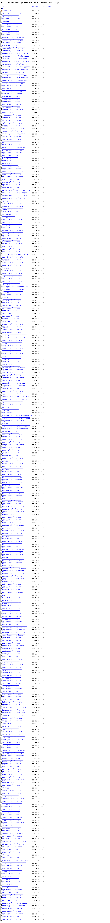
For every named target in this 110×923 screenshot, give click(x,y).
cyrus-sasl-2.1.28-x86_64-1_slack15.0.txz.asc (13, 831)
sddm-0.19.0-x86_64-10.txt (8, 217)
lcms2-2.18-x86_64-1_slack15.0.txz (10, 603)
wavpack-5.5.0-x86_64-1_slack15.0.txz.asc (12, 114)
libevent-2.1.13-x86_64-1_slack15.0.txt (12, 562)
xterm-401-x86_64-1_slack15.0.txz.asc (11, 32)
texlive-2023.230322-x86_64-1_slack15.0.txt (13, 150)
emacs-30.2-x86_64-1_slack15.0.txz (10, 795)
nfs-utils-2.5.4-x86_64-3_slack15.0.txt (12, 380)
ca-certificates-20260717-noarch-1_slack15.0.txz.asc (15, 860)
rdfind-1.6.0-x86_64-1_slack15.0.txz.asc (12, 248)
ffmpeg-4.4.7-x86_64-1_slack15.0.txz (11, 776)
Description (48, 6)
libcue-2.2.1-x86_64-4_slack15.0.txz (11, 565)
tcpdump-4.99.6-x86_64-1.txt (9, 160)
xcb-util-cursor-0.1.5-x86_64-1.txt (11, 88)
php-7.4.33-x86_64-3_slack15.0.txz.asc (11, 300)
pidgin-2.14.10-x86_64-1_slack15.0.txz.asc (12, 295)
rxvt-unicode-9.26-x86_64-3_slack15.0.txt (12, 232)
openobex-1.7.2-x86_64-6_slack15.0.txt (11, 351)
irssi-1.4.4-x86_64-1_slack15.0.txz (11, 642)
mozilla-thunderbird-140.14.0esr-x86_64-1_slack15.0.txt (16, 418)
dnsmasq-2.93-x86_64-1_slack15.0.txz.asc (12, 803)
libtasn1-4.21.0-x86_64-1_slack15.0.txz (12, 493)
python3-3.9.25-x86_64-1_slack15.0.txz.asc (12, 257)
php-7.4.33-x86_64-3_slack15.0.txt (10, 303)
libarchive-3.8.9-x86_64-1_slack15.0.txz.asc (13, 578)
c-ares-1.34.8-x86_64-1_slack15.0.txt (11, 868)
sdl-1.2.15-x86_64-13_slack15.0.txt (11, 212)
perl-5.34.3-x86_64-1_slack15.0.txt (11, 308)
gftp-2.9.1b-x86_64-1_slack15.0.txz (11, 742)
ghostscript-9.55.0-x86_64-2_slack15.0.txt (12, 739)
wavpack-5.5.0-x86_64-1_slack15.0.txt (11, 117)
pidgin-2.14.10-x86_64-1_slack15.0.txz (11, 297)
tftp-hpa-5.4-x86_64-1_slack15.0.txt (11, 145)
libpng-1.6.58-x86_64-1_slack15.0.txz (11, 517)
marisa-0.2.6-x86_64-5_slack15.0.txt (11, 442)
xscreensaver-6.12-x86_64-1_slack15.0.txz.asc (13, 37)
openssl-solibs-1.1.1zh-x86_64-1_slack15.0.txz (13, 335)
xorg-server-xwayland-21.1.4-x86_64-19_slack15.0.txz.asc (16, 51)
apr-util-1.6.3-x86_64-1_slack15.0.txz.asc (12, 894)
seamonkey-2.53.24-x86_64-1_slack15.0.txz (12, 206)
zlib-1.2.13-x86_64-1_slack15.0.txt (11, 26)
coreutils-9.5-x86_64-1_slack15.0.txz (11, 857)
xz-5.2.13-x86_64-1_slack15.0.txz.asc (11, 27)
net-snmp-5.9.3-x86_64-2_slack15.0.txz (11, 402)
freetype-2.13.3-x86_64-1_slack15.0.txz (12, 756)
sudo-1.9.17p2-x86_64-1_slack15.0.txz (11, 177)
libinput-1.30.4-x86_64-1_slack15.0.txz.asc (13, 539)
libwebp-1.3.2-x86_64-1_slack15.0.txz (11, 469)
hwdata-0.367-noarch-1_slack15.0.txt (11, 662)
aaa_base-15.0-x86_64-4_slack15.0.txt (11, 911)
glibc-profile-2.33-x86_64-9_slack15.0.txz (12, 713)
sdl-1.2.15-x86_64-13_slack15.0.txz (11, 211)
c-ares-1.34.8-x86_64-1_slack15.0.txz (11, 866)
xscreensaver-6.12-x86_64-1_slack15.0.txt (12, 40)
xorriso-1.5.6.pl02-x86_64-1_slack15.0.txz (12, 48)
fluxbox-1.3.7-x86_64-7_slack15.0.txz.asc (12, 764)
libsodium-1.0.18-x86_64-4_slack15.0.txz (12, 508)
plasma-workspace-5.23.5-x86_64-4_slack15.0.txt (14, 289)
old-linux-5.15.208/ (7, 10)
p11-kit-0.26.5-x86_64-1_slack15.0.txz (11, 326)
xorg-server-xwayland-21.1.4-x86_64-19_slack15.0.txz (15, 53)
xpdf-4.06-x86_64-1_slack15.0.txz (10, 43)
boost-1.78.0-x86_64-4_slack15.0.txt (11, 873)
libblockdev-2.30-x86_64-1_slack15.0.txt (12, 576)
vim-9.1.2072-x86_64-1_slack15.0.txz (11, 125)
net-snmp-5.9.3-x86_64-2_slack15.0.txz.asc (12, 401)
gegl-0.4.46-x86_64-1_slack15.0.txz (11, 747)
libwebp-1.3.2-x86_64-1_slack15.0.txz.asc (12, 468)
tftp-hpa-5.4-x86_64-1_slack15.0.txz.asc (12, 142)
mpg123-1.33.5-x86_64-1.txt (9, 413)
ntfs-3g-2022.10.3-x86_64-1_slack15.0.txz (12, 369)
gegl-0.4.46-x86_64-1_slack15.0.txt (11, 748)
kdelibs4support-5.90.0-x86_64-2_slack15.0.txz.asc (14, 630)
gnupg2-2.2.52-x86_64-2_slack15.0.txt (11, 701)
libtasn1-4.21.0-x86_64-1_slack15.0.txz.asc (13, 492)
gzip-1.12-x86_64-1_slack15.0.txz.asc (11, 683)
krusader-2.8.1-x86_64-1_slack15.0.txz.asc (12, 611)
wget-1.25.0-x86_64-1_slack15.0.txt (11, 107)
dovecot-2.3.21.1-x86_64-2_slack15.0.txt (12, 801)
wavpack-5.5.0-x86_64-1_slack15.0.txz (11, 115)
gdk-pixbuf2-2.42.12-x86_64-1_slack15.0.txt (13, 753)
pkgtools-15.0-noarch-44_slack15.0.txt (11, 294)
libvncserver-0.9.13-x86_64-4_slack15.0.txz (13, 479)
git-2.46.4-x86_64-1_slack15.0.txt (10, 729)
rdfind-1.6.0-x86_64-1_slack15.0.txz (11, 249)
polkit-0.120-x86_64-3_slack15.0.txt (11, 284)
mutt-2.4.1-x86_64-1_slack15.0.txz (10, 407)
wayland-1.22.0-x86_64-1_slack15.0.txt (11, 112)
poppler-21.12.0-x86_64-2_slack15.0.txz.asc (13, 271)
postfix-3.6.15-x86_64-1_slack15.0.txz (11, 268)
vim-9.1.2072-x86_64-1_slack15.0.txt (11, 126)
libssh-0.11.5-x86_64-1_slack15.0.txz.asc (12, 501)
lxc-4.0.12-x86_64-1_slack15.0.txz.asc (11, 449)
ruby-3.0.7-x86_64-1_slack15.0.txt (10, 236)
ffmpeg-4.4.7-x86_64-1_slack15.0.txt (11, 777)
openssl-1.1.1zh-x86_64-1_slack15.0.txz (12, 340)
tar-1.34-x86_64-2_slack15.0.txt (10, 165)
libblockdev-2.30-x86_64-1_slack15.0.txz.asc (13, 573)
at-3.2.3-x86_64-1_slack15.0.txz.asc (11, 884)
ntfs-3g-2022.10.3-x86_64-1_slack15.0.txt (12, 370)
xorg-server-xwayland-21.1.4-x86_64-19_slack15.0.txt (15, 55)
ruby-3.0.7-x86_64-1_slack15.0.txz (10, 235)
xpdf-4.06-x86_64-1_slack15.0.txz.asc (11, 42)
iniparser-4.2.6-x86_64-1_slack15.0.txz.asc (13, 645)
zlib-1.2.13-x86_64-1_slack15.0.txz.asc (12, 23)
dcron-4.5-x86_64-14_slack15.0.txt (10, 830)
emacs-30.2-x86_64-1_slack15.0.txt (10, 796)
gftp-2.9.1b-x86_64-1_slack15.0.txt (11, 744)
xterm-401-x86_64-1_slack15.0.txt (10, 35)
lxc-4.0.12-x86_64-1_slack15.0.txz (10, 450)
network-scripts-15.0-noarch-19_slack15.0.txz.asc (14, 382)
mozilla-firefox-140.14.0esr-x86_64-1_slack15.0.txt (15, 428)
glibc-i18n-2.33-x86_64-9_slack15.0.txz (12, 718)
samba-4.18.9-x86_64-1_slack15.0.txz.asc (12, 224)
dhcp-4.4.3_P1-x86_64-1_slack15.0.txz (11, 814)
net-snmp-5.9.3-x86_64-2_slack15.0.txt (11, 404)
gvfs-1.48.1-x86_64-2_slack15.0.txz (11, 689)
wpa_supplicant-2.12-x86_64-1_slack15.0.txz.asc (14, 90)
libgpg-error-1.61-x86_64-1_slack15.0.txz (12, 551)
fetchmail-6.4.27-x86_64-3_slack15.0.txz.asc (13, 779)
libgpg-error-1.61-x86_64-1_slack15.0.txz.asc (13, 549)
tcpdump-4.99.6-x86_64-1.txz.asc (10, 157)
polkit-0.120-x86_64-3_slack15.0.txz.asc (12, 281)
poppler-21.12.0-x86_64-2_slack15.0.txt (12, 275)
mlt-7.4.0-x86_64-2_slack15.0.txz (10, 431)
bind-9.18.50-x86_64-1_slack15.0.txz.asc (12, 879)
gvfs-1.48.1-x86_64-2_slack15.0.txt (11, 691)
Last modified (35, 6)
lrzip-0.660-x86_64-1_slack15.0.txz (11, 455)
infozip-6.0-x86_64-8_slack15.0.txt (11, 653)
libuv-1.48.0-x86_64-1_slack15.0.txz (11, 484)
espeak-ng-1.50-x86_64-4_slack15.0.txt (11, 791)
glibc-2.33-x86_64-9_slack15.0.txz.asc (11, 721)
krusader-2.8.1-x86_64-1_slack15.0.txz (11, 613)
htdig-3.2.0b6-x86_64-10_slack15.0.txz (11, 675)
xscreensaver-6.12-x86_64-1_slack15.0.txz (12, 39)
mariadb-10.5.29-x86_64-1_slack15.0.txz (12, 445)
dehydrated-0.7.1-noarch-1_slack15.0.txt (12, 825)
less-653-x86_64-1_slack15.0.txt (10, 600)
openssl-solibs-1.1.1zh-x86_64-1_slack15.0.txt (13, 337)
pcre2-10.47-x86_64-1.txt (8, 313)
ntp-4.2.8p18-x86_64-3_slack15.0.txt (11, 366)
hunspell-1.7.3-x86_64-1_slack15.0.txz (11, 665)
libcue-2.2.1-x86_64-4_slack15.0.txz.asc (12, 563)
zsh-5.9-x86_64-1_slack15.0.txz (10, 19)
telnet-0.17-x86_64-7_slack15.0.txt (11, 155)
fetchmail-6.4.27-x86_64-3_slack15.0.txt (12, 782)
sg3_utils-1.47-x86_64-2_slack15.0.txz (11, 201)
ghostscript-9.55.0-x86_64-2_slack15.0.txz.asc (13, 736)
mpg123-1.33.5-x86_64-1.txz (9, 412)
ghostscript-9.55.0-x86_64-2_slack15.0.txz (12, 737)
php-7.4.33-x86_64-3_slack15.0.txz (10, 302)
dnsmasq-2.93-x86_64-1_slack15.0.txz (11, 804)
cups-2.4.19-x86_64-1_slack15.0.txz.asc (12, 846)
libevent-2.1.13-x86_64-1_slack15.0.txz (12, 560)
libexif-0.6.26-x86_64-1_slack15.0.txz (11, 555)
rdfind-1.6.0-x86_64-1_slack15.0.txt (11, 251)
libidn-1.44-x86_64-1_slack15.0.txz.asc (12, 544)
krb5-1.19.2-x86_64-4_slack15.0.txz (11, 622)
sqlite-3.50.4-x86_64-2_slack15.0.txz (11, 187)
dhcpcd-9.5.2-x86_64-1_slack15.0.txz (11, 809)
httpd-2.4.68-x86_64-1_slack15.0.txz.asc (12, 669)
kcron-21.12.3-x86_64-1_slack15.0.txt (11, 638)
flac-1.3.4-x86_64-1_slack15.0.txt (10, 772)
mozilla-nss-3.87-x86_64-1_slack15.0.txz (12, 421)
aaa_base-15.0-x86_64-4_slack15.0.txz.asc (12, 908)
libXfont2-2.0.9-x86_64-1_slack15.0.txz (12, 589)
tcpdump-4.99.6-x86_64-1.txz (9, 158)
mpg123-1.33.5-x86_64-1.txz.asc (10, 410)
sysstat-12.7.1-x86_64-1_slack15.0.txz (11, 173)
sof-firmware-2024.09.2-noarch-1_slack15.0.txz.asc (14, 195)
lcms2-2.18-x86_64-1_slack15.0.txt (10, 605)
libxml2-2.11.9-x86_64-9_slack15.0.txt (11, 466)
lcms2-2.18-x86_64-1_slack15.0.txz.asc (11, 602)
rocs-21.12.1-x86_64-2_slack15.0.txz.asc (12, 243)
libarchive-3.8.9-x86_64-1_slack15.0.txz (12, 579)
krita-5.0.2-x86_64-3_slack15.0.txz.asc (12, 616)
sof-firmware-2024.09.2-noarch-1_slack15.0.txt (13, 198)
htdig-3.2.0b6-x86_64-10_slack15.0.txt (11, 677)
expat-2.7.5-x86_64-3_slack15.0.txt (11, 787)
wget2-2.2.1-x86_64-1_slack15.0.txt (11, 102)
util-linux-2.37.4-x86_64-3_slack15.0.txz (12, 134)
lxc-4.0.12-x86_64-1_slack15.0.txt (10, 452)
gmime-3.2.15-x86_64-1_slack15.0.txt (11, 705)
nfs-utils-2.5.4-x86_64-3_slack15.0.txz (12, 378)
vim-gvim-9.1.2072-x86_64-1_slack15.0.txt (12, 122)
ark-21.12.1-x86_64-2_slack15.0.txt (11, 892)
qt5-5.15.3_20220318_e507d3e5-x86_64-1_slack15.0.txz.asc (16, 252)
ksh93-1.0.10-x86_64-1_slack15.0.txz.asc (12, 606)
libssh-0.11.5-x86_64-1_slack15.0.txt (11, 504)
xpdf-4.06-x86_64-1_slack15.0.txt (10, 45)
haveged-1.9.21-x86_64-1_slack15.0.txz (11, 680)
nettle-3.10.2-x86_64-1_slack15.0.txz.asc (12, 386)
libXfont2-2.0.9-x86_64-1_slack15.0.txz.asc (13, 587)
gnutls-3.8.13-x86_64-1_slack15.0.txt (11, 696)
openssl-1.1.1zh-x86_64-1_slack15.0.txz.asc (13, 338)
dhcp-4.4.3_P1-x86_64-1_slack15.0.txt (11, 815)
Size (43, 6)
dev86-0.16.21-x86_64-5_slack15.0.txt (11, 820)
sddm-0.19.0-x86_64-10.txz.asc (9, 214)
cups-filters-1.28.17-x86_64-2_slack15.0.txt (13, 844)
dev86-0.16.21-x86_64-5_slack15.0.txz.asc (12, 817)
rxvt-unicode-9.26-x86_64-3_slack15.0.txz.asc (13, 228)
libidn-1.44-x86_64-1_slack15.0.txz (11, 546)
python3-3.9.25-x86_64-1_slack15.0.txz (11, 259)
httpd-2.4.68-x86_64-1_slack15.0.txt (11, 672)
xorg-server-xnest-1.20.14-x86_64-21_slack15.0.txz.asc (15, 61)
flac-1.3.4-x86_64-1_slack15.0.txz (10, 771)
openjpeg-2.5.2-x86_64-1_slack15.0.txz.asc (12, 353)
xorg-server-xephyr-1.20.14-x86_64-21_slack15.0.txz (15, 67)
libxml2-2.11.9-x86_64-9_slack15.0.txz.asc (12, 463)
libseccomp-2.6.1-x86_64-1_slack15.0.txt (12, 514)
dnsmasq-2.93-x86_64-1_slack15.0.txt (11, 806)
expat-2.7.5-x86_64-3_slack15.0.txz (11, 785)
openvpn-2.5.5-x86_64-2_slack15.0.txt (11, 332)
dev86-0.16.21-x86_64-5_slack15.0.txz (11, 819)
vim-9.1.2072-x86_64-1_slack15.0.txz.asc (12, 123)
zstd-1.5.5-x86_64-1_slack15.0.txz (10, 15)
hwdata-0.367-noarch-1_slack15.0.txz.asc (12, 659)
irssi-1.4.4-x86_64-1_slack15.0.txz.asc (12, 640)
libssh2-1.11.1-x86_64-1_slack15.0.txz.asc (12, 496)
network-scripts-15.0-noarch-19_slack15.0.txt (13, 385)
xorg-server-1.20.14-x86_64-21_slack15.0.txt (13, 74)
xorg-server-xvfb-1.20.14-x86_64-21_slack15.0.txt (14, 59)
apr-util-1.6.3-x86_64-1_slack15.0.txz (11, 895)
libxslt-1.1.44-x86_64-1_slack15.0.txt (11, 461)
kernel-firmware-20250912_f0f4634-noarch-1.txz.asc (14, 626)
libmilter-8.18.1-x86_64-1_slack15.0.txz (12, 531)
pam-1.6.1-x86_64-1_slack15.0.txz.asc (11, 319)
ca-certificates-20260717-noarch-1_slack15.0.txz (14, 862)
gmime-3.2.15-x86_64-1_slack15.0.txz (11, 704)
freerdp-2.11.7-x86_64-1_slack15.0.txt (11, 763)
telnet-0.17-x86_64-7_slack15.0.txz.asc (12, 152)
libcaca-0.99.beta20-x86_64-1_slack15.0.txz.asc (14, 568)
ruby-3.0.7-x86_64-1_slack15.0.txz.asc (11, 233)
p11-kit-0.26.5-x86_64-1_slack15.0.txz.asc (12, 324)
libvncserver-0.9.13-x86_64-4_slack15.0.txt (13, 480)
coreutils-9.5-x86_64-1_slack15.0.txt (11, 858)
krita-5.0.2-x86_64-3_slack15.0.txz (11, 618)
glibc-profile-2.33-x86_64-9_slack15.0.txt (12, 715)
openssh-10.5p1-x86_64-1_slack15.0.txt (11, 346)
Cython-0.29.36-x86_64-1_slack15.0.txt (11, 921)
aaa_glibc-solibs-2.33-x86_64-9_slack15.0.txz (13, 905)
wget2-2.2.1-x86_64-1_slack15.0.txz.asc (12, 99)
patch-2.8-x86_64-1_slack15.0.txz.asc (11, 315)
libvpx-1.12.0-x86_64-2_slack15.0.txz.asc (12, 472)
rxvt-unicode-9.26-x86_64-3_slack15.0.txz (12, 230)
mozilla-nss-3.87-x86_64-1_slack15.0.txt (12, 423)
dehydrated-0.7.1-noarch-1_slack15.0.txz (12, 823)
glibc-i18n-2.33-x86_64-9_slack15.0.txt (12, 720)
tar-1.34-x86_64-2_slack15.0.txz (10, 163)
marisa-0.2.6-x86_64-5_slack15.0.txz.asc (12, 439)
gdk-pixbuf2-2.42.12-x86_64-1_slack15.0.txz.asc (14, 750)
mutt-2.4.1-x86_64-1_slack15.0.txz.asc (11, 405)
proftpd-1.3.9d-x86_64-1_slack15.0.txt (11, 265)
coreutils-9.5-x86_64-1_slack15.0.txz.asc (12, 855)
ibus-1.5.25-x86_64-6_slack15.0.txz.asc (12, 654)
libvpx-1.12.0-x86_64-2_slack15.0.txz (11, 474)
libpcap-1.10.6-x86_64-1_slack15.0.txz (11, 522)
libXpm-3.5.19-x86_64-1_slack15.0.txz (11, 584)
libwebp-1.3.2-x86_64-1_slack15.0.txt (11, 471)
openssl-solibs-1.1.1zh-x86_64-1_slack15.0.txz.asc (14, 334)
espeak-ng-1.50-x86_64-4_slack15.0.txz (11, 790)
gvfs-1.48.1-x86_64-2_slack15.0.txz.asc (12, 688)
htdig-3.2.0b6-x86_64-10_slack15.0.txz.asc (12, 673)
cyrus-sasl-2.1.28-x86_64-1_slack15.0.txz (12, 833)
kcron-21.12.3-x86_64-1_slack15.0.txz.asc (12, 635)
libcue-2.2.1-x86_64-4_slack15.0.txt (11, 567)
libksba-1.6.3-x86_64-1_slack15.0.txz (11, 536)
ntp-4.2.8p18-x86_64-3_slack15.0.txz (11, 364)
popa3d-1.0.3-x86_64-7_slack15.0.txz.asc (12, 276)
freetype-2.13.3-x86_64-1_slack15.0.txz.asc (13, 755)
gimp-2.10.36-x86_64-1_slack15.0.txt (11, 734)
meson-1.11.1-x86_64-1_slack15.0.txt (11, 437)
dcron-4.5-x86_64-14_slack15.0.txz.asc (11, 827)
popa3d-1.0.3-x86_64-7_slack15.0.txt (11, 279)
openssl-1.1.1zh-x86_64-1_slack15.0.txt (12, 342)
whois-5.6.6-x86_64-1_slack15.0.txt (11, 98)
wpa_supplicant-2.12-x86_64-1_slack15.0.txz (13, 91)
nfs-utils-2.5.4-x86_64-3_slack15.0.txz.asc (13, 377)
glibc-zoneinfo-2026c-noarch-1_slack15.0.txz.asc (14, 707)
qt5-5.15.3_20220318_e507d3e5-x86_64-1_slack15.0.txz (15, 254)
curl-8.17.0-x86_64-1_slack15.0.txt (11, 839)
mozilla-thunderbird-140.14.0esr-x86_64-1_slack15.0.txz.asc (17, 415)
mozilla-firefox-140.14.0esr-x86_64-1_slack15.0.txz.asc (16, 425)
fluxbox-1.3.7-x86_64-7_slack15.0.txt (11, 768)
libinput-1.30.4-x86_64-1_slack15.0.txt (12, 543)
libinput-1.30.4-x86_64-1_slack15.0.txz (12, 541)
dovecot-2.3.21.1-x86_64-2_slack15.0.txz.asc (13, 798)
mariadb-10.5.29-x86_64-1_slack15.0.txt (12, 447)
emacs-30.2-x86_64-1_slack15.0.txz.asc (11, 793)
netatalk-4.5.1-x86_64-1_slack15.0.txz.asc (12, 391)
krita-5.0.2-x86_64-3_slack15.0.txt (11, 619)
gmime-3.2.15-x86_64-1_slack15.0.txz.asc (12, 702)
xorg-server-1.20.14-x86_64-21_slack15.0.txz (13, 72)
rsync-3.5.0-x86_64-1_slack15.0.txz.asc (12, 238)
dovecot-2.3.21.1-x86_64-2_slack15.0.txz (12, 799)
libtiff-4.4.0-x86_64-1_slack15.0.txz (11, 488)
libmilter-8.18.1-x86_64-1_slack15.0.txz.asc (13, 530)
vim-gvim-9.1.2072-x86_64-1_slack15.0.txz (12, 120)
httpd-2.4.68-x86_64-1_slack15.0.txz (11, 670)
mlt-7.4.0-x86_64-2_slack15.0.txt (10, 433)
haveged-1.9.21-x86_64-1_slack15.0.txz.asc (12, 678)
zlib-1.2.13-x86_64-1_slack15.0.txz (11, 24)
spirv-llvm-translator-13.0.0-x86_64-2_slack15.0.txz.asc (16, 190)
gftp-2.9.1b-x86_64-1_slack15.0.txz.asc (12, 740)
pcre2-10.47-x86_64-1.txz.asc (9, 310)
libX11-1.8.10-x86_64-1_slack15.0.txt (11, 595)
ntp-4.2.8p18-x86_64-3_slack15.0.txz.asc (12, 362)
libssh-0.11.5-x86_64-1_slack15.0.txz (11, 503)
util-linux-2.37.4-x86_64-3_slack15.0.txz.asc (13, 133)
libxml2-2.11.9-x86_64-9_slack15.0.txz (11, 464)
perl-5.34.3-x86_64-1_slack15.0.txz (11, 307)
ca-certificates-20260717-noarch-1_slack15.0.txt (14, 863)
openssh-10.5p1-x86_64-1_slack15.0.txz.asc (12, 343)
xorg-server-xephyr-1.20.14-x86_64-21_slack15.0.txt (15, 69)
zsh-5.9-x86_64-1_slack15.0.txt (10, 21)
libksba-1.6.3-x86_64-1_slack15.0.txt (11, 538)
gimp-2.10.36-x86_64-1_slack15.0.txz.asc (12, 731)
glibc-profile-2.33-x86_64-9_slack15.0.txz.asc (13, 712)
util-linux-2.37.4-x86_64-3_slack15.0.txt (12, 136)
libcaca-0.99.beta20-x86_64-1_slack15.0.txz (13, 570)
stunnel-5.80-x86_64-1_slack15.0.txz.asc (12, 181)
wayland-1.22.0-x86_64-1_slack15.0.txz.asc (12, 109)
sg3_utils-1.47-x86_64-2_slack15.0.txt (11, 203)
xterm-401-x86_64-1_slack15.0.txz (10, 34)
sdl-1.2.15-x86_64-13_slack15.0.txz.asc (12, 209)
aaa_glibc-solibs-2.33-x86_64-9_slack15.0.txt (13, 906)
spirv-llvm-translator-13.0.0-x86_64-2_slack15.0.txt (15, 193)
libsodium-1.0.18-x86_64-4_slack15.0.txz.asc (13, 506)
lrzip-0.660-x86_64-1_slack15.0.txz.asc (12, 453)
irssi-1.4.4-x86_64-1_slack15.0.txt (11, 643)
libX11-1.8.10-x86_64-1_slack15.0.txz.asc (12, 592)
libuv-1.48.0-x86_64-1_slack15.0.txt (11, 485)
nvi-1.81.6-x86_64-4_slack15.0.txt (10, 361)
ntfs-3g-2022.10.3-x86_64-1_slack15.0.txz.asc (13, 367)
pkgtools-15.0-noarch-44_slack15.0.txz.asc (12, 291)
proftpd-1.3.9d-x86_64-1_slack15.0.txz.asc (12, 262)
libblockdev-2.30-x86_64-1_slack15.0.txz (12, 575)
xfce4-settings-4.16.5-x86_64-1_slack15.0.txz (13, 82)
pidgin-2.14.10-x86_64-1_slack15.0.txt (11, 299)
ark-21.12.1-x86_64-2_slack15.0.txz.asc (12, 889)
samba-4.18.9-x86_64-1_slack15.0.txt (11, 227)
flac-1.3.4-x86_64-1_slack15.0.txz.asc (11, 769)
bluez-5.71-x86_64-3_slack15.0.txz (10, 876)
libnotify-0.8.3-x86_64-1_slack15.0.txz (12, 527)
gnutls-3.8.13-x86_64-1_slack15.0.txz (11, 694)
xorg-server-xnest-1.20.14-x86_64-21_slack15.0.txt (14, 64)
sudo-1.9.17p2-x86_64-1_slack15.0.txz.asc (12, 176)
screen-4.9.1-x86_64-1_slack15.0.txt (11, 222)
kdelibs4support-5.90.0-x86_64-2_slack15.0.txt (13, 634)
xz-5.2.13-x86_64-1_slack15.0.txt (10, 31)
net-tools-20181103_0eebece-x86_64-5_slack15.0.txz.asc (15, 396)
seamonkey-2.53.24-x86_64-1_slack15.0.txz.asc (13, 204)
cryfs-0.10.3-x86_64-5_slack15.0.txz (11, 852)
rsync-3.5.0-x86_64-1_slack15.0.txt (11, 241)
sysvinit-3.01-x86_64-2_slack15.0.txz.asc (12, 166)
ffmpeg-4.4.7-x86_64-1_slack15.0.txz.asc (12, 774)
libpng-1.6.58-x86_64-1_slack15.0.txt (11, 519)
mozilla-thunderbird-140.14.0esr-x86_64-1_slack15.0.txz (16, 417)
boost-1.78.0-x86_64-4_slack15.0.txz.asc (12, 870)
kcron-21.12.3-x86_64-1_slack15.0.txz (11, 637)
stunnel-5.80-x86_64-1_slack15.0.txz (11, 182)
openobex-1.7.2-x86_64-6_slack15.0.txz (11, 350)
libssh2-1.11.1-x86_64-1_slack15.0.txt (11, 500)
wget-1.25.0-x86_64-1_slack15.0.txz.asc (12, 104)
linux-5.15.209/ (6, 11)
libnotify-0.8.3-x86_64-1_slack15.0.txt (12, 528)
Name (3, 6)
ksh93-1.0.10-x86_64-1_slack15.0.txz (11, 608)
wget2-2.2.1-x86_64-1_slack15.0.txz (11, 101)
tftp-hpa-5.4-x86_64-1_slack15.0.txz (11, 144)
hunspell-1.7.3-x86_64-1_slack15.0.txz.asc (12, 664)
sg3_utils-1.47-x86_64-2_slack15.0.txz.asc (12, 200)
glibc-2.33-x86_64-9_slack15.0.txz (10, 723)
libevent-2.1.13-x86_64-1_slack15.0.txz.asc (13, 559)
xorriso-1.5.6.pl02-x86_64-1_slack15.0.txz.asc (13, 47)
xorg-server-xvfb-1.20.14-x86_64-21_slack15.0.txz (14, 58)
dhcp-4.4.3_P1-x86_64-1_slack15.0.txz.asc (12, 812)
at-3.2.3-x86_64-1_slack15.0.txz (10, 886)
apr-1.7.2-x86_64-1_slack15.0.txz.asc (11, 898)
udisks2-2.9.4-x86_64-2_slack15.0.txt (11, 141)
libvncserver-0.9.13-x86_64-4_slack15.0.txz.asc (14, 477)
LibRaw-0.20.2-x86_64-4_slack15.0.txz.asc (12, 913)
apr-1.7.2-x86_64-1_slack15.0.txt (10, 902)
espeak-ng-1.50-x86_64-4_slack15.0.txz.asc (12, 788)
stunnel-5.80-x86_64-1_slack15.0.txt (11, 184)
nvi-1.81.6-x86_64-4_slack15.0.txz (10, 359)
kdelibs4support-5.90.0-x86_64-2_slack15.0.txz (13, 632)
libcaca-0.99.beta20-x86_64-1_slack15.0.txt (13, 571)
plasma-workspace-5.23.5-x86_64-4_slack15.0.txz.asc (15, 286)
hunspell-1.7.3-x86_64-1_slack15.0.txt (11, 667)
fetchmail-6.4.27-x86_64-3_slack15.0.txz (12, 780)
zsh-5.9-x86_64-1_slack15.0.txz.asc (11, 18)
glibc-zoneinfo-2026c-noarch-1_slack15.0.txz (13, 709)
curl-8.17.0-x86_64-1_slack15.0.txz (11, 838)
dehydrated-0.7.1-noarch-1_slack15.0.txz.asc (13, 822)
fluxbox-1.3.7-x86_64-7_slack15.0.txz (11, 766)
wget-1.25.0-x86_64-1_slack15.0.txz (11, 106)
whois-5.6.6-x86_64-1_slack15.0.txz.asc (12, 94)
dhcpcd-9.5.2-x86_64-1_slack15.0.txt (11, 811)
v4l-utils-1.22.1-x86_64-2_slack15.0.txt (12, 131)
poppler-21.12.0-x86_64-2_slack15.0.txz (12, 273)
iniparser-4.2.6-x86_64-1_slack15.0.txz (12, 646)
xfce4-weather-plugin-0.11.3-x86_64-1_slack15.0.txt (15, 78)
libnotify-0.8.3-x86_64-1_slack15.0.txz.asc (13, 525)
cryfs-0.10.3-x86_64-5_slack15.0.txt (11, 854)
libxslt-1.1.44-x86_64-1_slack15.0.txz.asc (12, 458)
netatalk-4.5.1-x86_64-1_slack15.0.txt (11, 394)
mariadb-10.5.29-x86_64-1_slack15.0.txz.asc (13, 444)
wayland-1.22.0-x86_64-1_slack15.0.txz (11, 110)
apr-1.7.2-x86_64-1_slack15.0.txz (10, 900)
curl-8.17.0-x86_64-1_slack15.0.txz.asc (12, 836)
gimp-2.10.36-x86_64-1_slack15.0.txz (11, 732)
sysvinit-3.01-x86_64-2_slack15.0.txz (11, 168)
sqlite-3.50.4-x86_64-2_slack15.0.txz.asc (12, 185)
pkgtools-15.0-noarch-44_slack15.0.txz (11, 292)
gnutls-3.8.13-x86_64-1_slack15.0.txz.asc (12, 693)
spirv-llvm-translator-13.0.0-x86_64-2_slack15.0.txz (15, 192)
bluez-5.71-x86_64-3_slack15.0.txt (10, 878)
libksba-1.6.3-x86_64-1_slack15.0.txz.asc (12, 535)
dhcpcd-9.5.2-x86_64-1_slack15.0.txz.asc (12, 807)
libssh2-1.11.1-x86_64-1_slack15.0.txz (11, 498)
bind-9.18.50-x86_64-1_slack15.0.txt (11, 882)
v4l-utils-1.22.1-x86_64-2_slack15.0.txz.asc (13, 128)
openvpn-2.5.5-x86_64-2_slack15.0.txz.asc (12, 329)
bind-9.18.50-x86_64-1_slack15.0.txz (11, 881)
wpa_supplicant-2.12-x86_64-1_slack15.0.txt (13, 93)
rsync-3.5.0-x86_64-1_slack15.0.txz (11, 240)
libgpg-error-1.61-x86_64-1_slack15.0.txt (12, 552)
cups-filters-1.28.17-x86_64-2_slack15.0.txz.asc (14, 841)
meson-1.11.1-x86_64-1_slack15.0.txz (11, 436)
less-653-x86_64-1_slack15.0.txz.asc (11, 597)
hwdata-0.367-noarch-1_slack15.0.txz (11, 661)
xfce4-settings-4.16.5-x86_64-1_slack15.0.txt (13, 83)
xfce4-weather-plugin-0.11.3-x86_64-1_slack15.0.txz (15, 77)
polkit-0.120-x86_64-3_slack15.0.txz (11, 283)
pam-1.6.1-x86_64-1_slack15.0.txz (10, 321)
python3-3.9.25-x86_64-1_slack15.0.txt (11, 260)
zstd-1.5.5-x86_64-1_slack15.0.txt (10, 16)
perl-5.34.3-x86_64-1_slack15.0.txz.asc (12, 305)
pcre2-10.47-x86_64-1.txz (8, 311)
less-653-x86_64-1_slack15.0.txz (10, 598)
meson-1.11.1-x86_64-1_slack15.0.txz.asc (12, 434)
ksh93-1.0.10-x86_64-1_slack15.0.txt (11, 610)
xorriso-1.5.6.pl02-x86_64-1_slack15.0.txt (12, 50)
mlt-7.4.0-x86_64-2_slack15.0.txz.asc (11, 429)
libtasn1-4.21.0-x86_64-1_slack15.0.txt (12, 495)
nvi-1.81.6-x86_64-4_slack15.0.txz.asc (11, 358)
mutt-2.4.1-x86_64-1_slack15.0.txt (10, 409)
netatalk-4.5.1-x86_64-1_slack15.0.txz (11, 393)
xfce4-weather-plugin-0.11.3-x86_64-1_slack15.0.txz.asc (16, 75)
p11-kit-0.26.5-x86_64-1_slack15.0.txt (11, 327)
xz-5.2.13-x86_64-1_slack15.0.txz (10, 29)
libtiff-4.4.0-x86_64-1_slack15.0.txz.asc (12, 487)
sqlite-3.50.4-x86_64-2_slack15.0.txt (11, 189)
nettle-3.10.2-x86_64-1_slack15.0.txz (11, 388)
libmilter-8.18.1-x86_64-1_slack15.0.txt (12, 533)
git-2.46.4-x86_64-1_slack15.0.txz (10, 728)
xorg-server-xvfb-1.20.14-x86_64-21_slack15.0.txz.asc (15, 56)
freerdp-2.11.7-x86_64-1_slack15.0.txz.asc (12, 760)
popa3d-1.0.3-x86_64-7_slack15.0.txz (11, 278)
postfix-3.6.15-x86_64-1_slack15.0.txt (11, 270)
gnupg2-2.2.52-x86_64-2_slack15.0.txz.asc (12, 697)
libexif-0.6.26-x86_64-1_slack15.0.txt (11, 557)
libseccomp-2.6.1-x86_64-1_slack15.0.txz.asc (13, 511)
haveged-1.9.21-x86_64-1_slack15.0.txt (11, 681)
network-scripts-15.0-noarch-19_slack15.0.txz (13, 383)
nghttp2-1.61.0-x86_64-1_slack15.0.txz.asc (12, 372)
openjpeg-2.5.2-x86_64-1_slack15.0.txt (11, 356)
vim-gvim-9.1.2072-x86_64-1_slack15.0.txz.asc (13, 118)
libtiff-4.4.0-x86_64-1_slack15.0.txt (11, 490)
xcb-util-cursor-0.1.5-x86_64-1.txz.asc (12, 85)
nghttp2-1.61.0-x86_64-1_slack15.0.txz (11, 374)
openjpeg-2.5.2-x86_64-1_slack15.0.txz (11, 354)
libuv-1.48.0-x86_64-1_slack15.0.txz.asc (12, 482)
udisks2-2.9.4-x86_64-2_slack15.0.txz (11, 139)
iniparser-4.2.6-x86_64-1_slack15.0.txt (12, 648)
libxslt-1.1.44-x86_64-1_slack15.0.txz (11, 460)
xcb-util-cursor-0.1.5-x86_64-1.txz (11, 86)
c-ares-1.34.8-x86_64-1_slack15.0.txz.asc (12, 865)
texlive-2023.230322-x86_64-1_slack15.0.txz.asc (14, 147)
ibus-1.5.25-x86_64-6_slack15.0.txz (11, 656)
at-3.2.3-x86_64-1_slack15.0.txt (10, 887)
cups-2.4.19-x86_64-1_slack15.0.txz (11, 847)
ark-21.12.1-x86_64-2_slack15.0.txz (11, 890)
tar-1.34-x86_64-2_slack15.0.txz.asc (11, 161)
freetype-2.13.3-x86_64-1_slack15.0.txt (12, 758)
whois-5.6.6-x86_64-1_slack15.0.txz (11, 96)
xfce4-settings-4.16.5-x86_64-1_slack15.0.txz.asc (14, 80)
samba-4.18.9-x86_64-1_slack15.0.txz (11, 225)
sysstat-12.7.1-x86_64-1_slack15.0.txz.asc (12, 171)
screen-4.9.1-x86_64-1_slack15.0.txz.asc (12, 219)
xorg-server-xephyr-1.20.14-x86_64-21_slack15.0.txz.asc (16, 66)
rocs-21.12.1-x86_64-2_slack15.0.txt (11, 246)
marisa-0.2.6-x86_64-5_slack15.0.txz (11, 441)
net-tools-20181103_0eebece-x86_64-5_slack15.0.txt (14, 399)
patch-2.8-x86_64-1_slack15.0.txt (10, 318)
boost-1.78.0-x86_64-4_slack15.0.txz (11, 871)
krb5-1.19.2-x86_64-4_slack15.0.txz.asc (12, 621)
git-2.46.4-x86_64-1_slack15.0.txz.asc (11, 726)
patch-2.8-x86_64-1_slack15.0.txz (10, 316)
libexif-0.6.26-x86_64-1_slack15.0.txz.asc (12, 554)
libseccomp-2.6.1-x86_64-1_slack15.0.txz (12, 512)
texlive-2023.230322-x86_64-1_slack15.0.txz (13, 149)
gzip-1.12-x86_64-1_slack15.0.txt (10, 686)
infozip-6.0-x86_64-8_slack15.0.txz (11, 651)
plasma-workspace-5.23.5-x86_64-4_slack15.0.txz (14, 287)
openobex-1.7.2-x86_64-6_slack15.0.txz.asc (12, 348)
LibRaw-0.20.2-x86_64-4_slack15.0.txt (11, 916)
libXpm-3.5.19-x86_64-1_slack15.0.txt (11, 586)
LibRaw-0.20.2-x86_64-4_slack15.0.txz (11, 914)
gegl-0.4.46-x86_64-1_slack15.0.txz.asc (12, 745)
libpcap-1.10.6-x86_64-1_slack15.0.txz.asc (12, 520)
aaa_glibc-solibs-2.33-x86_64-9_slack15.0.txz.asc (14, 903)
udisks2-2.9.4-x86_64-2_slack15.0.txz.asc (12, 137)
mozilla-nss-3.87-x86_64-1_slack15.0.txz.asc (13, 420)
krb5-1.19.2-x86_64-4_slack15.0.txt (11, 624)
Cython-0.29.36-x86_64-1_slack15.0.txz (11, 919)
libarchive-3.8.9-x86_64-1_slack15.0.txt (12, 581)
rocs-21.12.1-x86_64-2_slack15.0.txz (11, 244)
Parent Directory (6, 8)
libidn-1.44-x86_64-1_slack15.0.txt (11, 547)
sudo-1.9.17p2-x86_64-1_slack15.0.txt (11, 179)
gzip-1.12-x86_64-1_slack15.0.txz (10, 685)
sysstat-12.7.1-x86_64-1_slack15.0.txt (11, 174)
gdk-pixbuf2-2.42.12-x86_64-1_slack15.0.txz (13, 752)
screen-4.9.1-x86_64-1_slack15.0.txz (11, 220)
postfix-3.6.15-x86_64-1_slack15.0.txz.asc (12, 267)
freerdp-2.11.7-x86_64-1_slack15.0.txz (11, 761)
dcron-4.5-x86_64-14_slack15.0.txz (10, 828)
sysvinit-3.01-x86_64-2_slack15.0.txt (11, 169)
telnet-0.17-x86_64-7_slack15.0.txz (11, 153)
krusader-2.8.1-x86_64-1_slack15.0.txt (11, 614)
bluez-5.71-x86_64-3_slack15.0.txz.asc (11, 874)
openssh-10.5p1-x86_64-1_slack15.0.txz (11, 345)
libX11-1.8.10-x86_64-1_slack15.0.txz (11, 594)
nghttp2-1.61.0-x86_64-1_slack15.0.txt (11, 375)
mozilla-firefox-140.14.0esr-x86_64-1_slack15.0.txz (15, 426)
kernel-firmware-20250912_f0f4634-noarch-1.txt (13, 629)
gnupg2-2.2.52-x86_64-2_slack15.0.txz (11, 699)
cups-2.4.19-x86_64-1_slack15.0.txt (11, 849)
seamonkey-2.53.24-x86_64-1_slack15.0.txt (12, 208)
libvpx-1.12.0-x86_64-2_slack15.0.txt (11, 476)
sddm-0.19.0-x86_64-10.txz (8, 216)
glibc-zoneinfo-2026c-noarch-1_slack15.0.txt (13, 710)
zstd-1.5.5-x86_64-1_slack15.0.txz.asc (11, 13)
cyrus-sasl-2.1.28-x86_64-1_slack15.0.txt (12, 835)
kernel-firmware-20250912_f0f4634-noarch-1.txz (13, 627)
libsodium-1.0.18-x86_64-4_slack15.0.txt (12, 509)
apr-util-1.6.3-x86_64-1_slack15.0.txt (11, 897)
